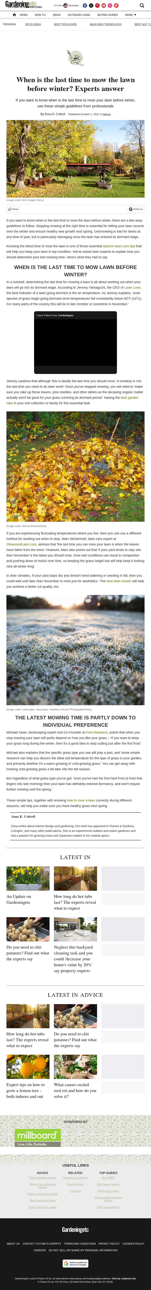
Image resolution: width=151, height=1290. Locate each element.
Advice (107, 114)
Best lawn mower (108, 1184)
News (23, 14)
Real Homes (75, 1184)
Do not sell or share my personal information (83, 1250)
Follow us (138, 209)
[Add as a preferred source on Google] (75, 1263)
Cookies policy (133, 1243)
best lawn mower (118, 581)
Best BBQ (108, 1177)
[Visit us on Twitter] (91, 5)
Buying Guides (108, 14)
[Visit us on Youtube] (103, 5)
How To (40, 14)
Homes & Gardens (75, 1177)
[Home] (14, 15)
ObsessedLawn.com (21, 544)
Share (16, 209)
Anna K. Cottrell (55, 114)
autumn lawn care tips (119, 246)
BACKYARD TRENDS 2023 (105, 24)
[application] (75, 342)
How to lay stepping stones (42, 1186)
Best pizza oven (108, 1191)
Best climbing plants (42, 1177)
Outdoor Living (79, 14)
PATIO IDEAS (33, 24)
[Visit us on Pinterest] (97, 5)
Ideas (56, 14)
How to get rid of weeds (42, 1194)
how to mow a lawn (81, 800)
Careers (40, 1250)
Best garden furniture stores (108, 1199)
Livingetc (75, 1191)
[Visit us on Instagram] (110, 5)
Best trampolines (108, 1207)
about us (13, 1243)
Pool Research (97, 732)
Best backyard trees (42, 1200)
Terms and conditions (80, 1243)
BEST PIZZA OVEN (65, 24)
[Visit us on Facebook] (85, 5)
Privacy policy (109, 1243)
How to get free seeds (42, 1207)
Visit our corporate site (124, 1278)
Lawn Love (132, 287)
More (129, 14)
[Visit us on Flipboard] (116, 5)
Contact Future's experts (42, 1243)
